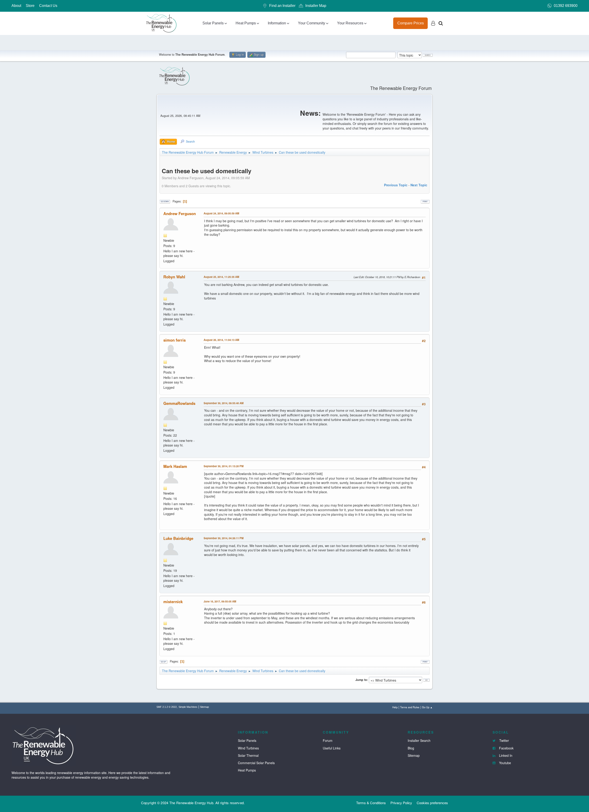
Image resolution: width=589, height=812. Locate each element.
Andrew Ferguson (179, 213)
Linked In (505, 755)
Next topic (418, 185)
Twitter (503, 740)
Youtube (504, 762)
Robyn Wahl (174, 276)
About (16, 6)
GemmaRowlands (179, 403)
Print (425, 201)
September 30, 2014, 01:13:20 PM (223, 466)
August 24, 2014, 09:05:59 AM (221, 213)
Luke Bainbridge (178, 538)
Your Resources (350, 23)
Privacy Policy (401, 802)
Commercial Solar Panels (256, 762)
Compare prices (410, 23)
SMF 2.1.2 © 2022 (166, 706)
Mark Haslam (175, 466)
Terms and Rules (409, 707)
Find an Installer (282, 6)
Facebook (506, 748)
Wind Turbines (248, 748)
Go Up (163, 662)
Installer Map (315, 6)
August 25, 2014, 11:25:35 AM (221, 277)
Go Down (165, 201)
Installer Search (419, 740)
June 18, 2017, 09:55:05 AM (220, 601)
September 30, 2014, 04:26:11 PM (223, 538)
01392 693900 (565, 6)
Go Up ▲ (427, 707)
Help (395, 707)
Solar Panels (213, 23)
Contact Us (48, 6)
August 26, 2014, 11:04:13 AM (221, 340)
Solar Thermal (248, 755)
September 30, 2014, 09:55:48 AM (223, 403)
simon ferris (174, 340)
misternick (173, 601)
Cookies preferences (432, 802)
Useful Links (332, 748)
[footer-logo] (44, 745)
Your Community (311, 23)
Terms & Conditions (371, 802)
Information (277, 23)
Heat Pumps (246, 23)
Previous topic (395, 185)
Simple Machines (188, 706)
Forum (327, 740)
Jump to (361, 680)
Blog (411, 748)
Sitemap (204, 706)
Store (30, 6)
